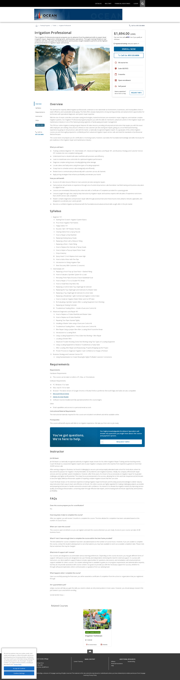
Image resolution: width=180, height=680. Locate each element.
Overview (38, 104)
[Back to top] (90, 659)
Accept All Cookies (19, 668)
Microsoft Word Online (61, 394)
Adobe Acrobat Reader (61, 397)
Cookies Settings (19, 673)
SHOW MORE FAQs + (57, 595)
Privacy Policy (93, 675)
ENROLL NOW (129, 49)
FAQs (37, 120)
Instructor (39, 116)
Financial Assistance (117, 663)
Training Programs (45, 25)
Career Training (78, 661)
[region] (19, 663)
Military (113, 661)
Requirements (40, 112)
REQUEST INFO (136, 93)
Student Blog (131, 661)
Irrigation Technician (93, 636)
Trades (54, 25)
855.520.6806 (39, 134)
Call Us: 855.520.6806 (137, 25)
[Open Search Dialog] (142, 3)
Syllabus (38, 108)
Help (112, 665)
